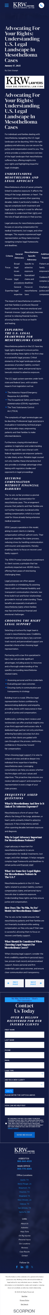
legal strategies (12, 167)
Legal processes (12, 581)
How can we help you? (15, 1106)
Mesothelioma (11, 812)
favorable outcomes (22, 733)
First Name (10, 1030)
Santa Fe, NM (24, 1212)
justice (7, 149)
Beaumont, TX (24, 1188)
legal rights (10, 350)
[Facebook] (17, 1267)
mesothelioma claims (14, 606)
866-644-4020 (24, 1161)
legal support (25, 755)
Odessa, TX (24, 1204)
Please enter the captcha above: (20, 1095)
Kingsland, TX (24, 1196)
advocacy (14, 846)
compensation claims (14, 890)
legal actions (10, 209)
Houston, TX (24, 1192)
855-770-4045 (24, 1169)
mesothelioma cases (14, 502)
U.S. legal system (16, 378)
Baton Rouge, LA (24, 1184)
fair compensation (13, 748)
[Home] (23, 5)
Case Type (9, 1071)
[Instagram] (27, 1267)
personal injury (36, 957)
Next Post (33, 983)
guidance (9, 145)
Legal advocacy (28, 312)
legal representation (23, 498)
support (36, 641)
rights (35, 213)
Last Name (9, 1040)
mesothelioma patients (15, 920)
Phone (7, 1050)
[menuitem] (24, 1296)
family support (23, 935)
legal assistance (35, 421)
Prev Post (15, 983)
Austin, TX (24, 1180)
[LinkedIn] (22, 1267)
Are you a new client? (15, 1080)
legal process (24, 357)
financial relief (27, 865)
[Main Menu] (7, 5)
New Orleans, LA (24, 1200)
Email (7, 1060)
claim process (11, 788)
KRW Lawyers (11, 527)
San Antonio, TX (24, 1208)
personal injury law (24, 637)
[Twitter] (32, 1267)
